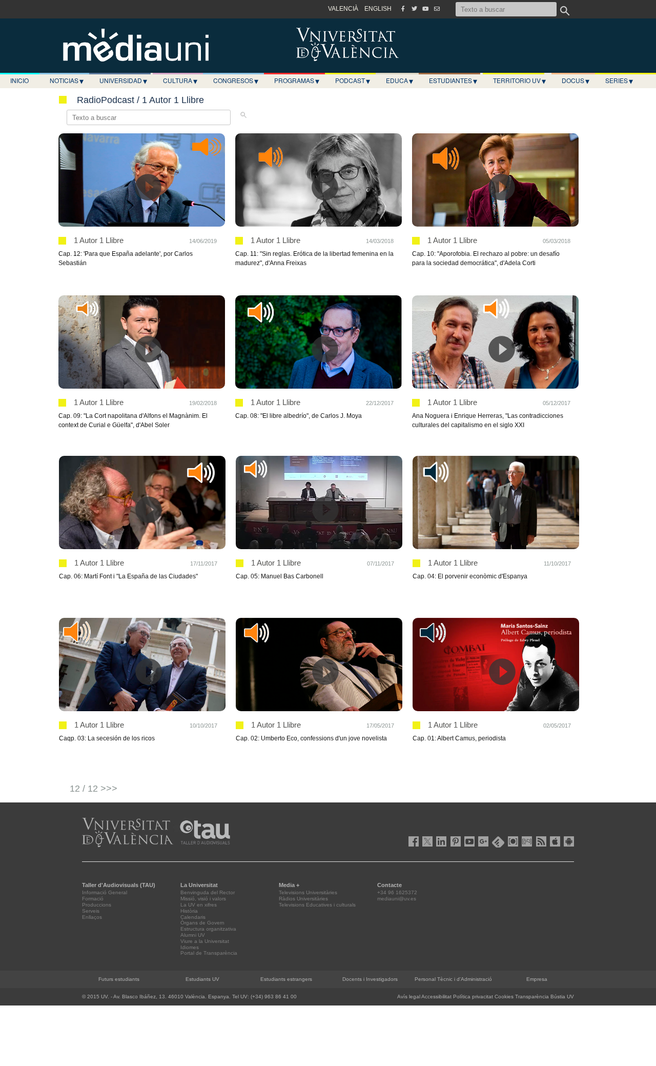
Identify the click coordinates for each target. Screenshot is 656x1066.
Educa (399, 80)
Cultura (180, 80)
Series (619, 80)
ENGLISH (378, 8)
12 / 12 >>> (93, 788)
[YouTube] (425, 8)
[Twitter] (414, 8)
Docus (575, 80)
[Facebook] (402, 8)
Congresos (235, 80)
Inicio (19, 80)
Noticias (67, 80)
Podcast (352, 80)
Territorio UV (519, 80)
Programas (296, 80)
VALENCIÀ (343, 8)
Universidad (123, 80)
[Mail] (436, 8)
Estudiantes (453, 80)
